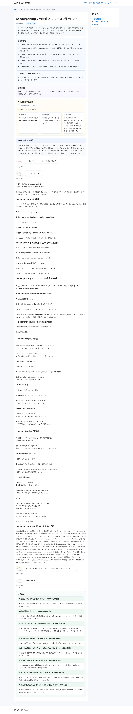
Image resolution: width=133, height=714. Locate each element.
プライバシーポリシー (112, 3)
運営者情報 (99, 3)
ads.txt (96, 24)
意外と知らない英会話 (22, 3)
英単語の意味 (31, 23)
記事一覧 (92, 3)
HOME (85, 3)
